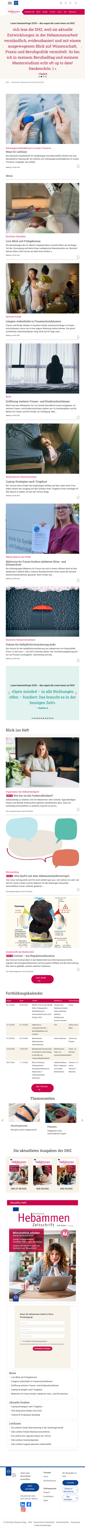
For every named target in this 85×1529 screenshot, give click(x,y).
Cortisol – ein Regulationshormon (34, 956)
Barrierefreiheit (62, 1522)
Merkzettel (72, 12)
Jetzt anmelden (29, 1487)
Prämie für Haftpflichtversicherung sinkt (31, 644)
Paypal (46, 1492)
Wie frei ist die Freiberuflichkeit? (33, 795)
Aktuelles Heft (29, 12)
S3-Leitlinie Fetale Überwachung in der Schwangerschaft (37, 1427)
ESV (7, 82)
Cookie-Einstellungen (42, 1525)
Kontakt (70, 1482)
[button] (42, 49)
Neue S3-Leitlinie (16, 151)
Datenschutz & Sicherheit (44, 1522)
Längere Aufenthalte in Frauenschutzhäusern (33, 321)
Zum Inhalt (41, 977)
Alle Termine (42, 1086)
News (38, 12)
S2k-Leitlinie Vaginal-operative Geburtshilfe (31, 1444)
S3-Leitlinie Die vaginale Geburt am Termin (31, 1436)
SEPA (45, 1500)
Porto (45, 1476)
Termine (52, 12)
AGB (30, 1522)
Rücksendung (49, 1480)
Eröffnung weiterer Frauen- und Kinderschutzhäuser (38, 401)
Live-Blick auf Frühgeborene (23, 241)
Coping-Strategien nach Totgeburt (26, 481)
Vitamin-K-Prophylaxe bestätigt (25, 1415)
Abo (65, 12)
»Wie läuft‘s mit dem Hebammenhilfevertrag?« (41, 876)
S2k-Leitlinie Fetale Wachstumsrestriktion (30, 1432)
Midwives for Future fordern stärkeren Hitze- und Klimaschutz (36, 563)
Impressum (75, 1522)
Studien (45, 12)
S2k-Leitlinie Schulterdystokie (24, 1440)
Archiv (59, 12)
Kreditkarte (48, 1496)
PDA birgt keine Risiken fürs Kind (26, 1410)
